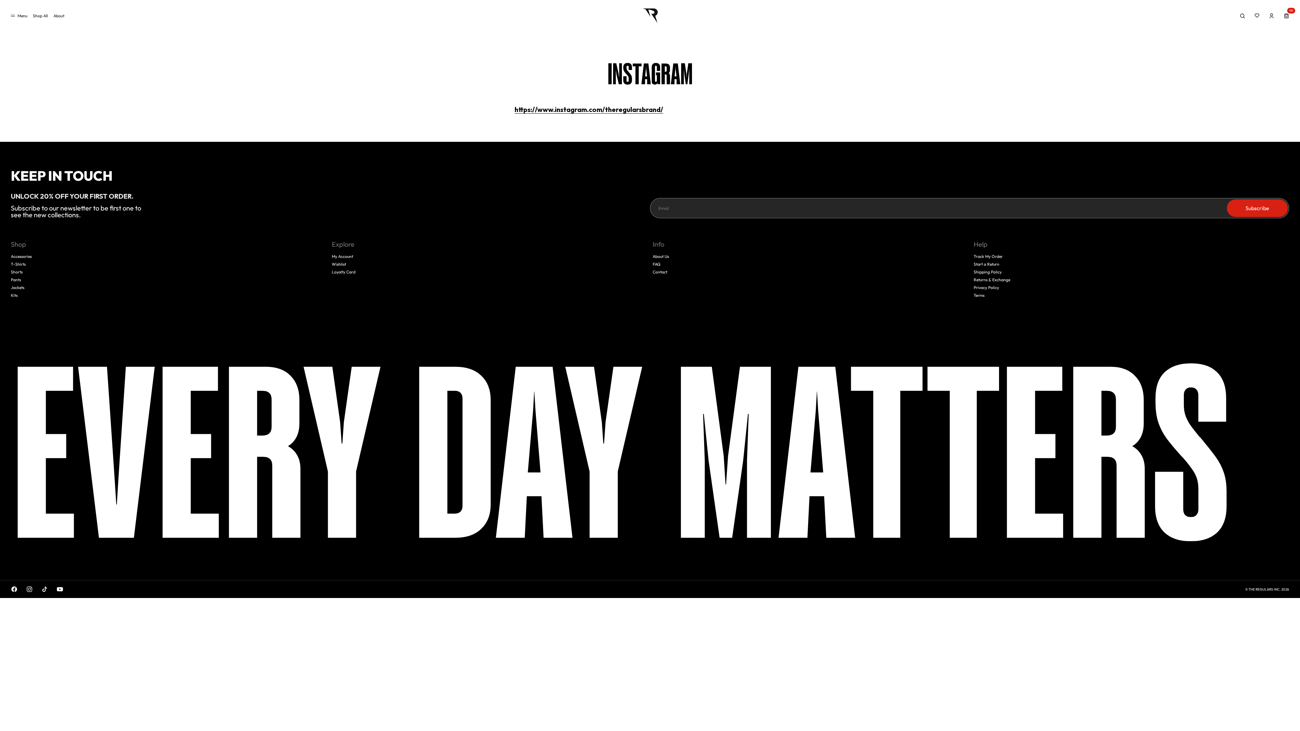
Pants (16, 279)
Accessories (21, 256)
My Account (342, 256)
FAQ (656, 264)
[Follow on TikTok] (44, 589)
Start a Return (986, 264)
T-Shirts (18, 264)
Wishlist (339, 264)
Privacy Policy (986, 287)
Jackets (17, 287)
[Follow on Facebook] (14, 589)
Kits (14, 295)
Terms (979, 295)
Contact (660, 271)
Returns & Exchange (992, 279)
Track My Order (988, 256)
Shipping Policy (988, 271)
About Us (661, 256)
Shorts (17, 271)
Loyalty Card (343, 271)
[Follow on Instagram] (29, 589)
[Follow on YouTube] (60, 589)
